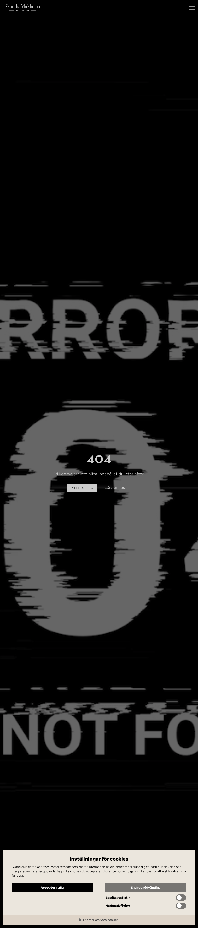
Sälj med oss (115, 488)
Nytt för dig (82, 488)
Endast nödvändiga (146, 887)
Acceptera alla (52, 887)
